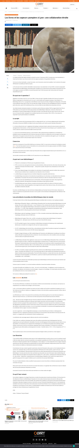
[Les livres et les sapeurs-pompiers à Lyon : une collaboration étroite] (39, 50)
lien (15, 146)
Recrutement (31, 1)
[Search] (76, 1)
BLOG (55, 443)
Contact (72, 4)
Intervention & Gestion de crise (11, 14)
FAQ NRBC (26, 1)
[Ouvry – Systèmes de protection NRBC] (39, 4)
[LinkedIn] (7, 84)
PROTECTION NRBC (27, 443)
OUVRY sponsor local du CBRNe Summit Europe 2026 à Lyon (63, 420)
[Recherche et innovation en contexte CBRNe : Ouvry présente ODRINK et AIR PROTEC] (16, 413)
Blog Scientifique (66, 8)
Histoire (14, 75)
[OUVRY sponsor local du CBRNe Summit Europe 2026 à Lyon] (63, 413)
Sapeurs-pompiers (26, 75)
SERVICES (50, 443)
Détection (36, 8)
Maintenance (55, 8)
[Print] (5, 21)
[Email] (7, 87)
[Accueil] (6, 8)
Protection (20, 75)
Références (8, 1)
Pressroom (14, 1)
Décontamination (26, 8)
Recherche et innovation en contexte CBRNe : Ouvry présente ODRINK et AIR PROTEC (16, 421)
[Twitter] (7, 82)
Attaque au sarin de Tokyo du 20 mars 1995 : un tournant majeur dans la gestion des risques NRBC (38, 421)
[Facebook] (7, 79)
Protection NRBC (14, 8)
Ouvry (3, 1)
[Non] (77, 446)
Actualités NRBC (20, 1)
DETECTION (44, 443)
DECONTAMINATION (36, 443)
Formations (45, 8)
